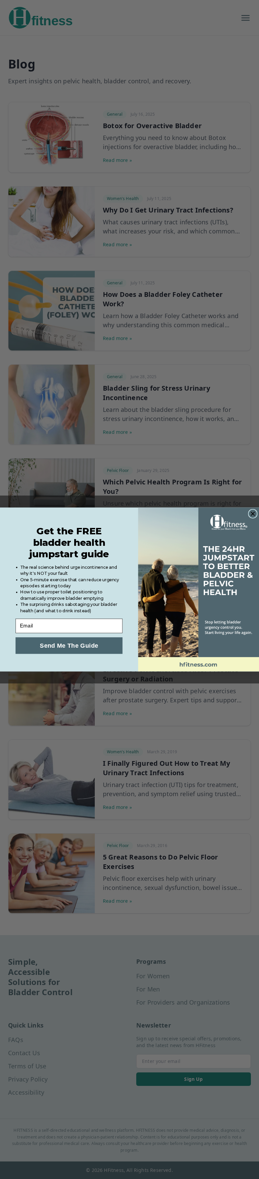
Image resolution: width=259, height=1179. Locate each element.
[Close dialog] (253, 514)
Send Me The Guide (69, 645)
